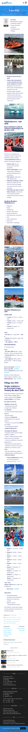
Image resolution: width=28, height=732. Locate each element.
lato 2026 (19, 617)
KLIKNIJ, (6, 372)
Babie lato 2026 (10, 650)
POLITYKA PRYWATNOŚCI (14, 730)
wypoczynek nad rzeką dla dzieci (10, 622)
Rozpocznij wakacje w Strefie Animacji (15, 665)
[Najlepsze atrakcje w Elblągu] (3, 661)
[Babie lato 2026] (3, 652)
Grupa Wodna (13, 615)
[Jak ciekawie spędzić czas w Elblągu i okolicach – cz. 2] (3, 656)
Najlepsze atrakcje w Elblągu (13, 660)
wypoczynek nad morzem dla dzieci (12, 621)
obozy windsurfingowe (8, 619)
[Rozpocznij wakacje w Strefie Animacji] (3, 666)
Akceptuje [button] (23, 728)
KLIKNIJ (17, 367)
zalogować (11, 642)
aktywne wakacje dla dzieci (11, 617)
